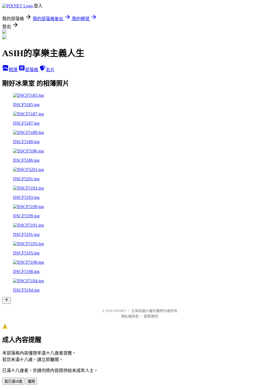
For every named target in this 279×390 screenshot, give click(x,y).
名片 (50, 69)
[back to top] (6, 300)
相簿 (14, 69)
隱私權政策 (130, 316)
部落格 (32, 69)
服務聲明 (151, 316)
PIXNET (120, 311)
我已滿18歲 (13, 381)
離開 (31, 381)
